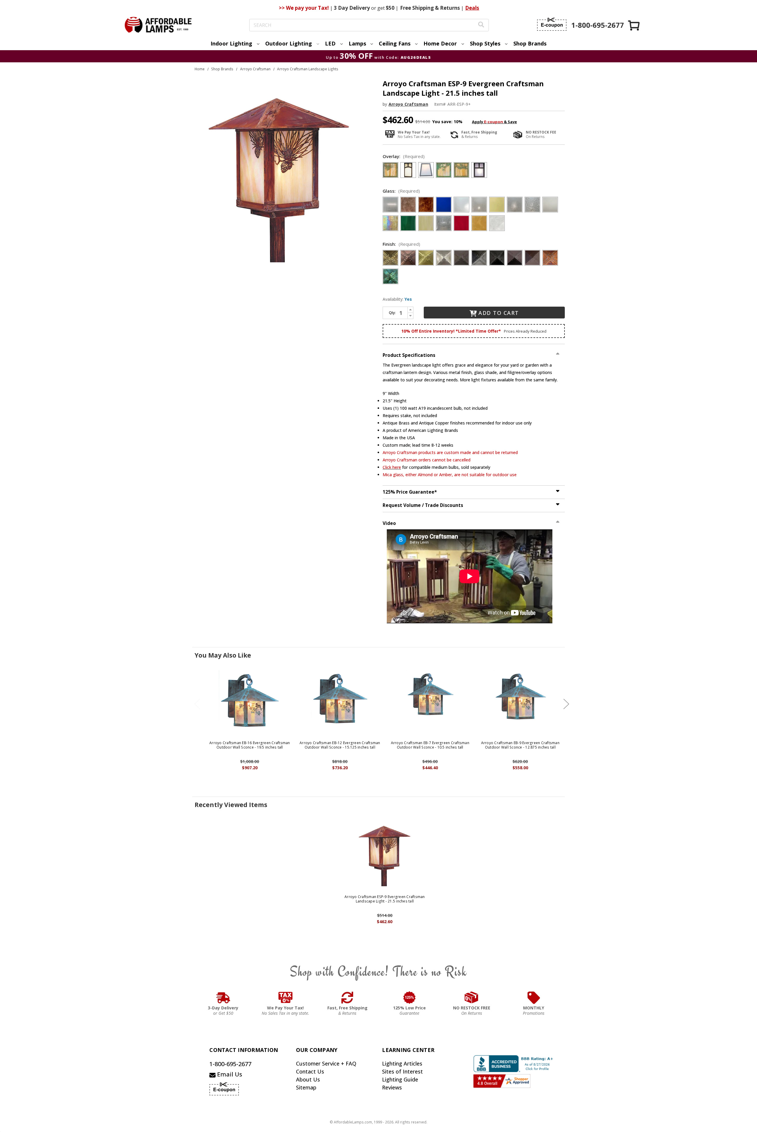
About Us (308, 1079)
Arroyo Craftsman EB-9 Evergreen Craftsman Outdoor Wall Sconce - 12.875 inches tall (520, 745)
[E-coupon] (551, 24)
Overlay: (404, 156)
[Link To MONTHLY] (533, 997)
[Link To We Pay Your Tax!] (285, 997)
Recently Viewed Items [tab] (231, 805)
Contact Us (310, 1071)
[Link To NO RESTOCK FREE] (471, 997)
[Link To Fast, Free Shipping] (347, 997)
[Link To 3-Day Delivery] (223, 997)
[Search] (481, 25)
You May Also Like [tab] (223, 655)
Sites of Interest (402, 1071)
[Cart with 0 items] (634, 25)
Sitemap (306, 1087)
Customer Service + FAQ (326, 1063)
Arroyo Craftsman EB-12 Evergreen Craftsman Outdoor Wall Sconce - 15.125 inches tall (340, 745)
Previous (197, 704)
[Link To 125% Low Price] (409, 997)
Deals (472, 7)
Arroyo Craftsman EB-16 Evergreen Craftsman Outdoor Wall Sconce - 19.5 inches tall (249, 745)
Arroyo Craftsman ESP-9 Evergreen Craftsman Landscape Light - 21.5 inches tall (384, 899)
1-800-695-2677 (230, 1064)
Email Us (229, 1074)
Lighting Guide (400, 1079)
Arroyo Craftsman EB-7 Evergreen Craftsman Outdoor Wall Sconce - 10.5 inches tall (430, 745)
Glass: (401, 190)
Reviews (392, 1087)
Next (566, 704)
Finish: (401, 244)
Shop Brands (529, 43)
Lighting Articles (402, 1063)
